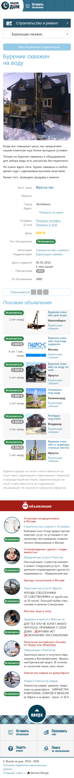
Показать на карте (51, 212)
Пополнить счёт (55, 732)
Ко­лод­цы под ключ (54, 417)
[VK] (46, 292)
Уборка (28, 681)
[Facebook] (33, 292)
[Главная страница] (11, 5)
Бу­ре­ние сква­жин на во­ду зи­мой (58, 367)
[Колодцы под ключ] (36, 424)
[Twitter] (39, 292)
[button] (37, 714)
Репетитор (49, 650)
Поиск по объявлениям (55, 749)
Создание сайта (13, 772)
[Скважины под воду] (36, 398)
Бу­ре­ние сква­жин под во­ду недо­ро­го (57, 341)
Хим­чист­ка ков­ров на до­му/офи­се (46, 672)
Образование (32, 650)
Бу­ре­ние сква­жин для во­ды (57, 314)
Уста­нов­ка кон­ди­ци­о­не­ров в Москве (41, 520)
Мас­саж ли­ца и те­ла (37, 611)
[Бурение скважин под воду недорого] (36, 346)
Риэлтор (58, 557)
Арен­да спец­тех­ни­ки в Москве (44, 580)
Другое (57, 588)
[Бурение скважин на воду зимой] (36, 372)
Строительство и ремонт (52, 250)
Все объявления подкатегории (39, 47)
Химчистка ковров (46, 681)
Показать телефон (48, 220)
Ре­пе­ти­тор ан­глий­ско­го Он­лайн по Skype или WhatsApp (45, 643)
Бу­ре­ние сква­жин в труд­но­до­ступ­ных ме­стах (59, 444)
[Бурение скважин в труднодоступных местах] (36, 450)
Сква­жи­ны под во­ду (55, 391)
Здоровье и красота (36, 619)
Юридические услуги (37, 557)
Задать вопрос (18, 749)
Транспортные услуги (37, 588)
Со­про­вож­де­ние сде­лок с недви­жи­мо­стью (46, 551)
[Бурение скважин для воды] (36, 320)
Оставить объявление (18, 732)
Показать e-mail (46, 224)
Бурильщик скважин (49, 254)
